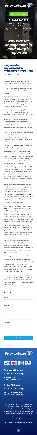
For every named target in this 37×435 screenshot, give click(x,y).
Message (7, 322)
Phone (6, 314)
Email (6, 306)
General (16, 74)
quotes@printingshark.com (18, 23)
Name (6, 297)
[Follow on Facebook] (18, 430)
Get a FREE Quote (18, 14)
